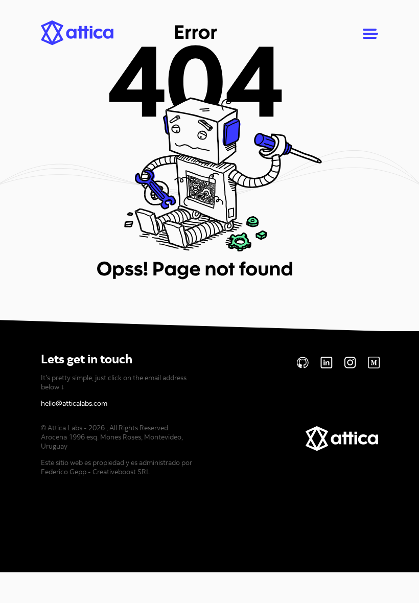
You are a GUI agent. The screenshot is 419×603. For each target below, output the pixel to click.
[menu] (370, 34)
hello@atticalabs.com (74, 403)
